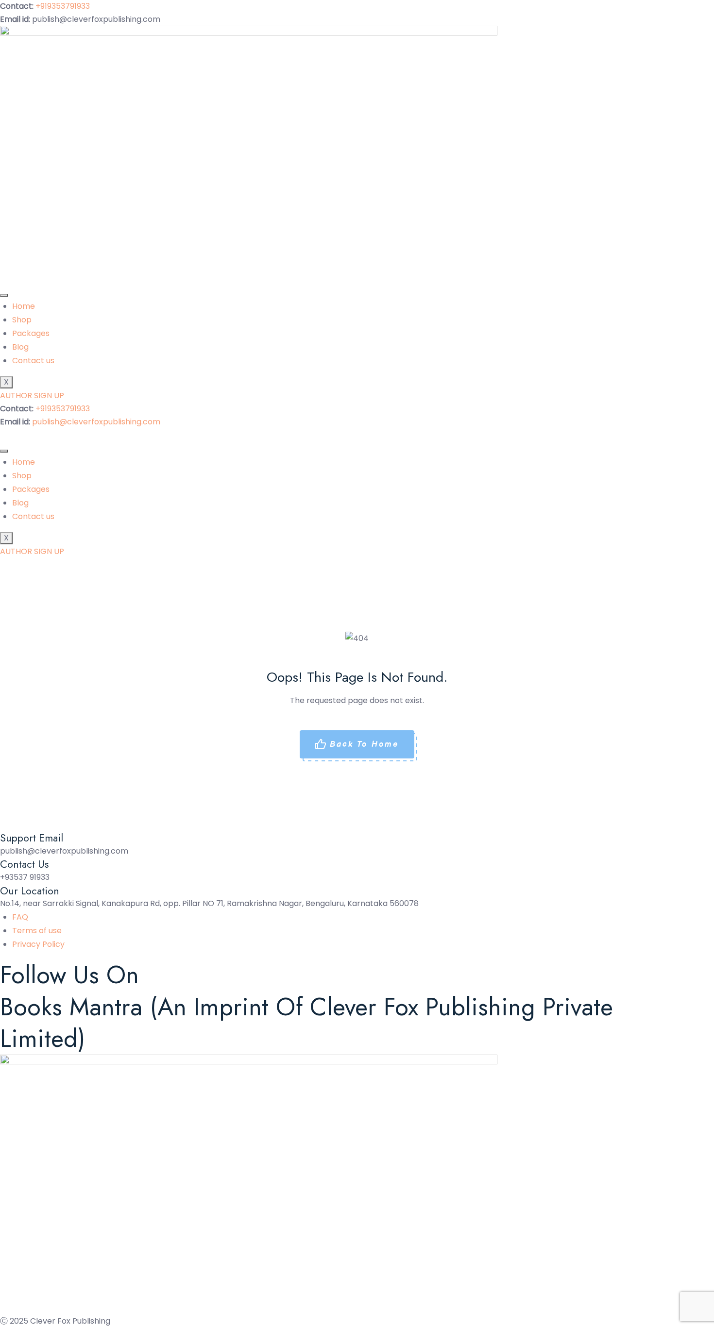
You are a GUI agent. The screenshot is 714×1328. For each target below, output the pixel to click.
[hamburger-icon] (4, 295)
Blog (20, 347)
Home (23, 306)
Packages (31, 333)
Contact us (33, 360)
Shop (22, 319)
